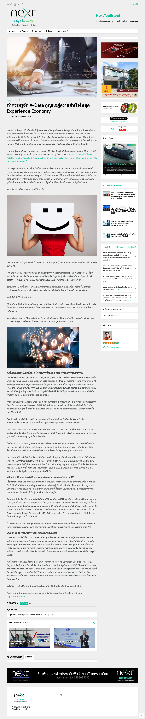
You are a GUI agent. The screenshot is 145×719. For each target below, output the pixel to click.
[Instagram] (11, 4)
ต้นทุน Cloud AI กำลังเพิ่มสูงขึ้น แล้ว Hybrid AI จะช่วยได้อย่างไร (123, 235)
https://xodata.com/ (16, 596)
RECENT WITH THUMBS (112, 185)
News (49, 31)
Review (25, 31)
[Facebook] (22, 4)
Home (13, 31)
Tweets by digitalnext (119, 121)
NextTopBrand (108, 15)
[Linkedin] (8, 4)
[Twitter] (19, 4)
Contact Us (64, 31)
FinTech (17, 100)
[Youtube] (15, 4)
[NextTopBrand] (24, 26)
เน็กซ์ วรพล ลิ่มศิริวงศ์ (111, 343)
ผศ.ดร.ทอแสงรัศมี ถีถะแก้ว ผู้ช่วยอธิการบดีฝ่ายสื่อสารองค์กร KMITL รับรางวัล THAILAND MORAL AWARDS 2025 (123, 210)
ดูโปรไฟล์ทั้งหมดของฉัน (112, 347)
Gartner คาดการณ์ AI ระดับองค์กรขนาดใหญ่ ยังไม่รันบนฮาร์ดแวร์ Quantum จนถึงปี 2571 (122, 224)
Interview (37, 31)
